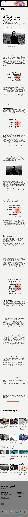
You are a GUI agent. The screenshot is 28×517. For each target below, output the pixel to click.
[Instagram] (17, 497)
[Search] (24, 8)
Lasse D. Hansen (10, 46)
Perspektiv (2, 9)
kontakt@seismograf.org (20, 493)
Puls (4, 9)
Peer (6, 9)
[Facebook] (18, 497)
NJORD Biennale (5, 362)
